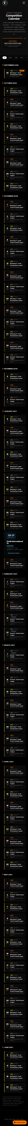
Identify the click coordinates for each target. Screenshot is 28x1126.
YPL (22, 57)
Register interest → (14, 553)
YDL (16, 57)
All (4, 57)
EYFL (10, 57)
